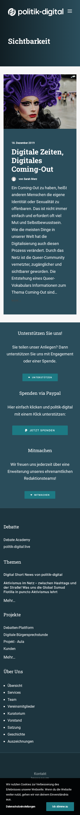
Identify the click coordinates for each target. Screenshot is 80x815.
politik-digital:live (17, 547)
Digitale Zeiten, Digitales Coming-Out (38, 160)
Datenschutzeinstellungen (20, 806)
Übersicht (15, 686)
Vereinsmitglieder (21, 706)
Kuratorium (16, 713)
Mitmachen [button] (42, 494)
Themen (12, 562)
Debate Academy (17, 540)
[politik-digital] (35, 12)
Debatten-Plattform (19, 628)
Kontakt (40, 774)
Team (12, 699)
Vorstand (15, 720)
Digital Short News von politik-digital (33, 574)
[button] (70, 11)
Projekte (12, 614)
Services (14, 692)
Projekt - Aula (14, 642)
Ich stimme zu (60, 806)
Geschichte (16, 734)
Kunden (10, 649)
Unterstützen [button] (42, 377)
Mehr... (16, 300)
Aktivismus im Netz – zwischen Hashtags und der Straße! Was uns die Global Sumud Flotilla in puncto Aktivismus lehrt (40, 587)
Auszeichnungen (21, 741)
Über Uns (13, 671)
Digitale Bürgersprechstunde (26, 635)
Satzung (14, 727)
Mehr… (9, 600)
